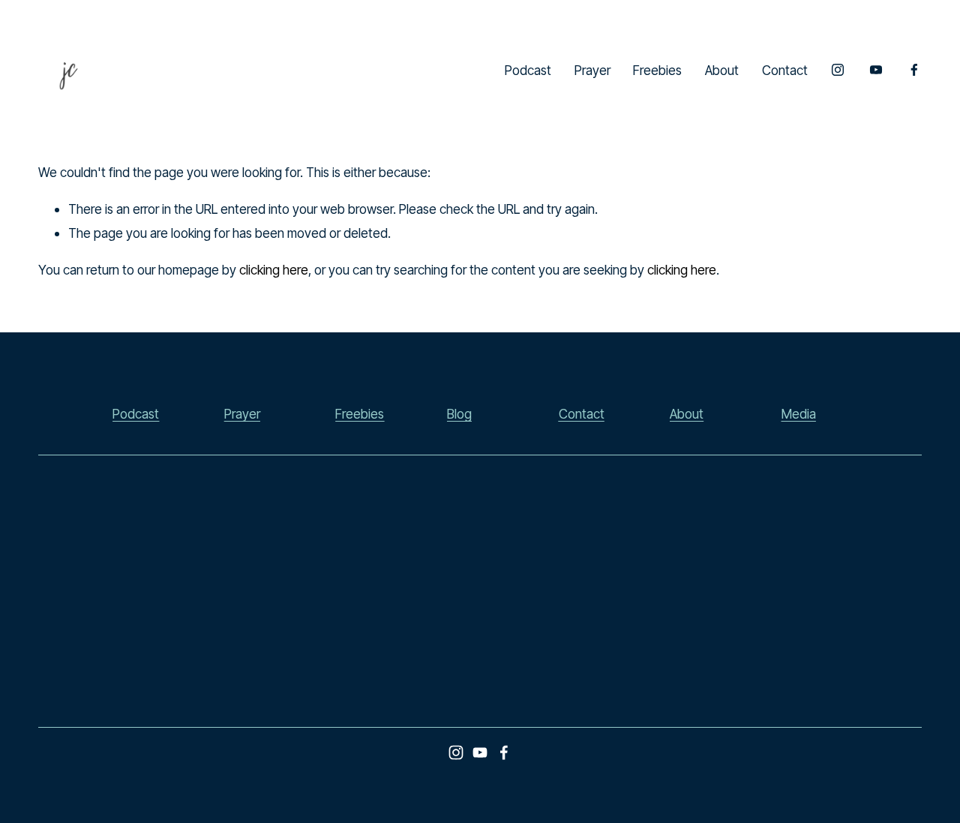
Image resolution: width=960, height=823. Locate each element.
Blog (459, 414)
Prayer (592, 70)
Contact (785, 70)
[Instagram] (837, 69)
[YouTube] (876, 69)
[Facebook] (914, 69)
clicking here (273, 270)
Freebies (657, 70)
